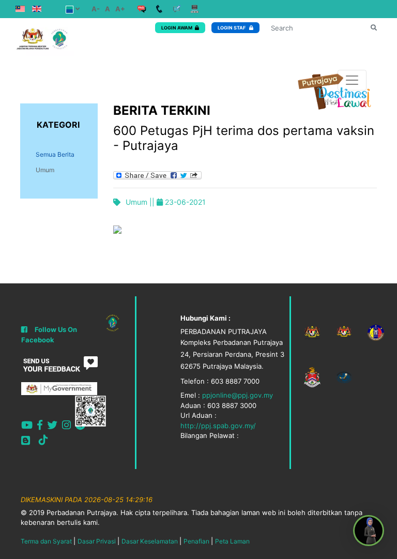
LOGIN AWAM (176, 28)
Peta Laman (232, 541)
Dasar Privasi (97, 541)
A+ (120, 9)
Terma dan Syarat (46, 541)
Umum (45, 170)
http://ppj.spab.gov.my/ (218, 425)
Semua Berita (55, 154)
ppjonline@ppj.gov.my (237, 395)
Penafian (196, 541)
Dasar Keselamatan (149, 541)
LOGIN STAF (232, 28)
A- (95, 9)
